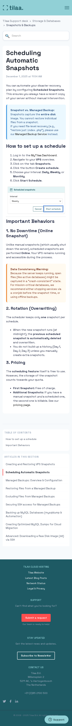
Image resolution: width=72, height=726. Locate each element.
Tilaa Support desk (15, 21)
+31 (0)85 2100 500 (36, 693)
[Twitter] (4, 701)
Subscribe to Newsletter (36, 655)
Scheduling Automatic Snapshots (28, 472)
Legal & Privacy (36, 588)
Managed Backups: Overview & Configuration (34, 480)
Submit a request (36, 617)
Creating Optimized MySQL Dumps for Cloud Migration (33, 526)
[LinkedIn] (16, 701)
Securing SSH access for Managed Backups (33, 504)
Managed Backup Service (31, 134)
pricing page (21, 405)
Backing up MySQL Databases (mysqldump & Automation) (34, 514)
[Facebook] (10, 701)
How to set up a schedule (21, 439)
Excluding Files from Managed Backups (30, 496)
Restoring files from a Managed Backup (31, 488)
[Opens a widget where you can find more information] (56, 719)
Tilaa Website (36, 572)
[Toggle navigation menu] (67, 8)
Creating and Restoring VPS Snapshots (30, 464)
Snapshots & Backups (20, 25)
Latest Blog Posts (36, 578)
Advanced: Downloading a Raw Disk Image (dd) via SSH (35, 537)
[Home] (13, 7)
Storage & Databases (46, 21)
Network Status (36, 583)
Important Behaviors (18, 445)
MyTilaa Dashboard (44, 155)
